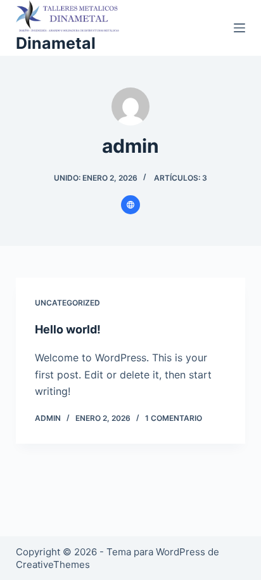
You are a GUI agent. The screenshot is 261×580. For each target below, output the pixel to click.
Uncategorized (67, 302)
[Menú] (239, 28)
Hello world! (68, 329)
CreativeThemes (53, 564)
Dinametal (56, 43)
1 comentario (173, 418)
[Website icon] (130, 204)
